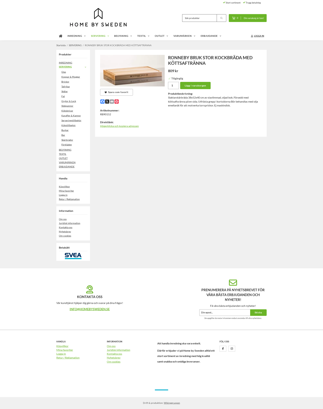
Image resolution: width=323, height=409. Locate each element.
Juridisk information (69, 223)
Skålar (64, 91)
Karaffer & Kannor (71, 115)
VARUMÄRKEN (182, 35)
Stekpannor (67, 105)
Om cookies (65, 235)
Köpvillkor (64, 186)
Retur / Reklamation (69, 199)
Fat (63, 96)
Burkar (65, 130)
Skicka (258, 312)
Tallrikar (65, 86)
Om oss (63, 219)
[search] (221, 18)
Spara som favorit (117, 92)
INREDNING (74, 35)
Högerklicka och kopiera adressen (119, 126)
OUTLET (160, 35)
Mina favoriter (66, 190)
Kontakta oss (65, 227)
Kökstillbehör (68, 125)
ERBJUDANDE (209, 35)
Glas (63, 71)
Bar (63, 135)
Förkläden (66, 144)
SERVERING (98, 35)
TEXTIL (141, 35)
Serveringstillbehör (71, 120)
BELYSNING (121, 35)
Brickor (65, 81)
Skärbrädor (67, 139)
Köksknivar (67, 110)
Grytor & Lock (68, 101)
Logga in (63, 195)
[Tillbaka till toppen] (262, 404)
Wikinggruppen (172, 402)
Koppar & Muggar (70, 76)
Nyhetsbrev (65, 231)
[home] (60, 36)
